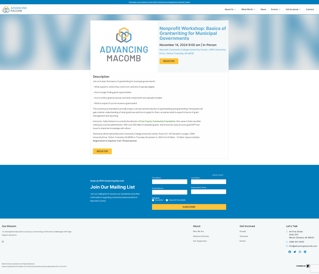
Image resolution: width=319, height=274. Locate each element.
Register (168, 61)
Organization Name (198, 187)
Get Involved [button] (292, 9)
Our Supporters (200, 241)
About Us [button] (229, 9)
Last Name (196, 178)
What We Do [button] (247, 9)
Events (243, 241)
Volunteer (244, 236)
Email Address (158, 188)
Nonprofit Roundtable (177, 200)
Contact (310, 9)
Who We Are (198, 231)
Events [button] (274, 9)
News (263, 9)
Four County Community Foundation (157, 121)
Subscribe (189, 206)
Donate (243, 231)
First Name (157, 178)
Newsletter (159, 200)
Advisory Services (201, 236)
